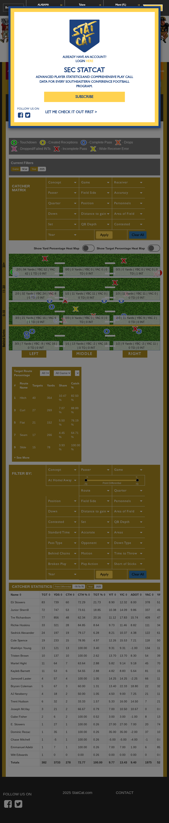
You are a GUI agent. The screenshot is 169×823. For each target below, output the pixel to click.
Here (89, 61)
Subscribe (84, 97)
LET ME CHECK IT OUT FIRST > (71, 112)
